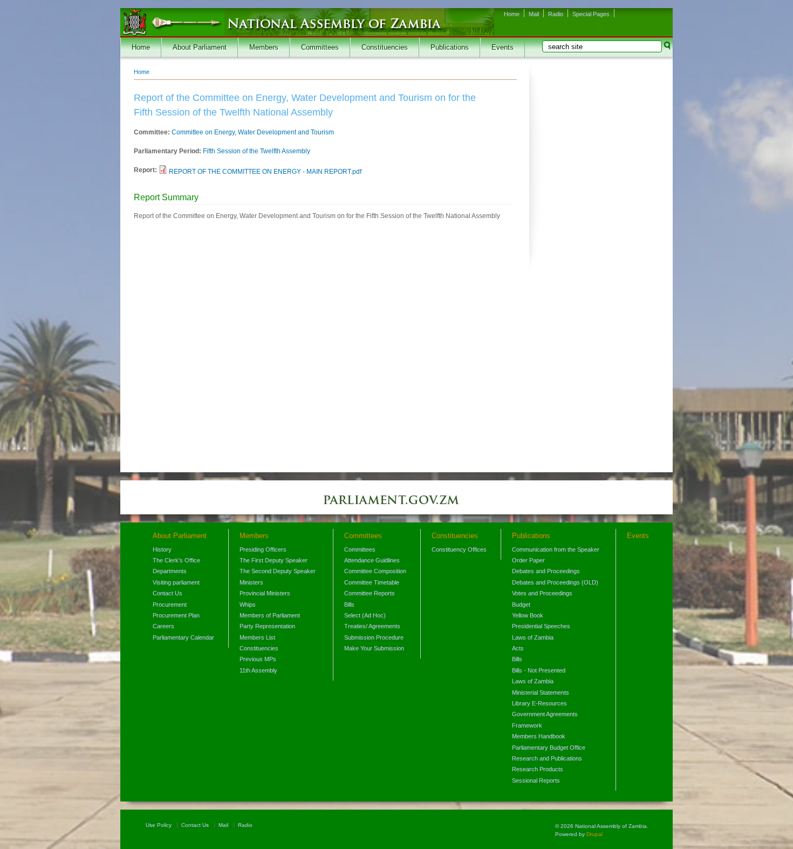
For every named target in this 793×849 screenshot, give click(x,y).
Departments (170, 571)
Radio (555, 14)
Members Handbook (538, 736)
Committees (320, 47)
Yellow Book (527, 615)
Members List (257, 637)
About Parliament (200, 47)
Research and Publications (547, 758)
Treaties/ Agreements (372, 626)
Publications (449, 47)
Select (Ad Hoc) (365, 615)
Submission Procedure (374, 637)
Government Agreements (545, 714)
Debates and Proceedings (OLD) (555, 582)
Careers (163, 626)
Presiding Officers (263, 549)
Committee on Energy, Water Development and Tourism (253, 132)
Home (511, 14)
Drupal (594, 834)
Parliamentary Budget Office (548, 747)
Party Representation (267, 626)
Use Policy (159, 825)
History (162, 549)
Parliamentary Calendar (183, 637)
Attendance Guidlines (372, 560)
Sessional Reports (536, 780)
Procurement (170, 604)
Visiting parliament (176, 582)
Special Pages (591, 14)
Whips (248, 604)
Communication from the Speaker (555, 549)
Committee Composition (375, 571)
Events (502, 47)
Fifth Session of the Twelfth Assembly (256, 151)
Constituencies (384, 47)
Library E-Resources (539, 703)
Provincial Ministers (265, 593)
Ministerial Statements (540, 692)
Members (263, 47)
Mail (534, 14)
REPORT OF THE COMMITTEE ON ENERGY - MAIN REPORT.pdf (265, 171)
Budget (521, 604)
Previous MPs (258, 659)
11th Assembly (258, 670)
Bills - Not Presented (538, 670)
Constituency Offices (459, 549)
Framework (527, 725)
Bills (349, 604)
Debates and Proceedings (546, 571)
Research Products (537, 769)
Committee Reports (369, 593)
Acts (518, 648)
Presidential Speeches (541, 626)
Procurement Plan (176, 615)
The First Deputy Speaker (273, 560)
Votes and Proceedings (542, 593)
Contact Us (167, 593)
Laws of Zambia (532, 637)
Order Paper (528, 560)
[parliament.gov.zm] (396, 505)
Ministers (251, 582)
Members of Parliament (270, 615)
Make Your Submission (374, 648)
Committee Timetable (371, 582)
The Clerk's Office (176, 560)
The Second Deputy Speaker (278, 571)
